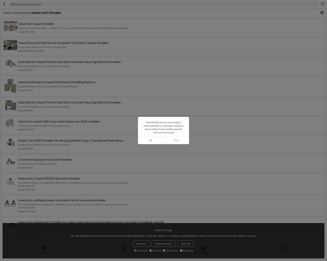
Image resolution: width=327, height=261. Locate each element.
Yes (176, 140)
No (150, 140)
